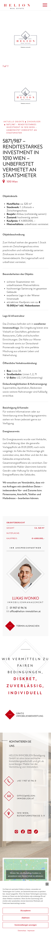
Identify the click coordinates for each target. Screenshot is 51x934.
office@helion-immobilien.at (25, 611)
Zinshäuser (34, 122)
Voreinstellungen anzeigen (25, 925)
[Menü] (43, 5)
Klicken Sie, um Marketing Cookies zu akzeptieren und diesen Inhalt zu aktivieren (25, 874)
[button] (47, 884)
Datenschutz (22, 931)
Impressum (31, 931)
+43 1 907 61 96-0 (26, 781)
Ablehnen (26, 918)
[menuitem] (43, 5)
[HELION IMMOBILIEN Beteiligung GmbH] (21, 5)
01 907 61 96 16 (18, 607)
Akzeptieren (25, 910)
